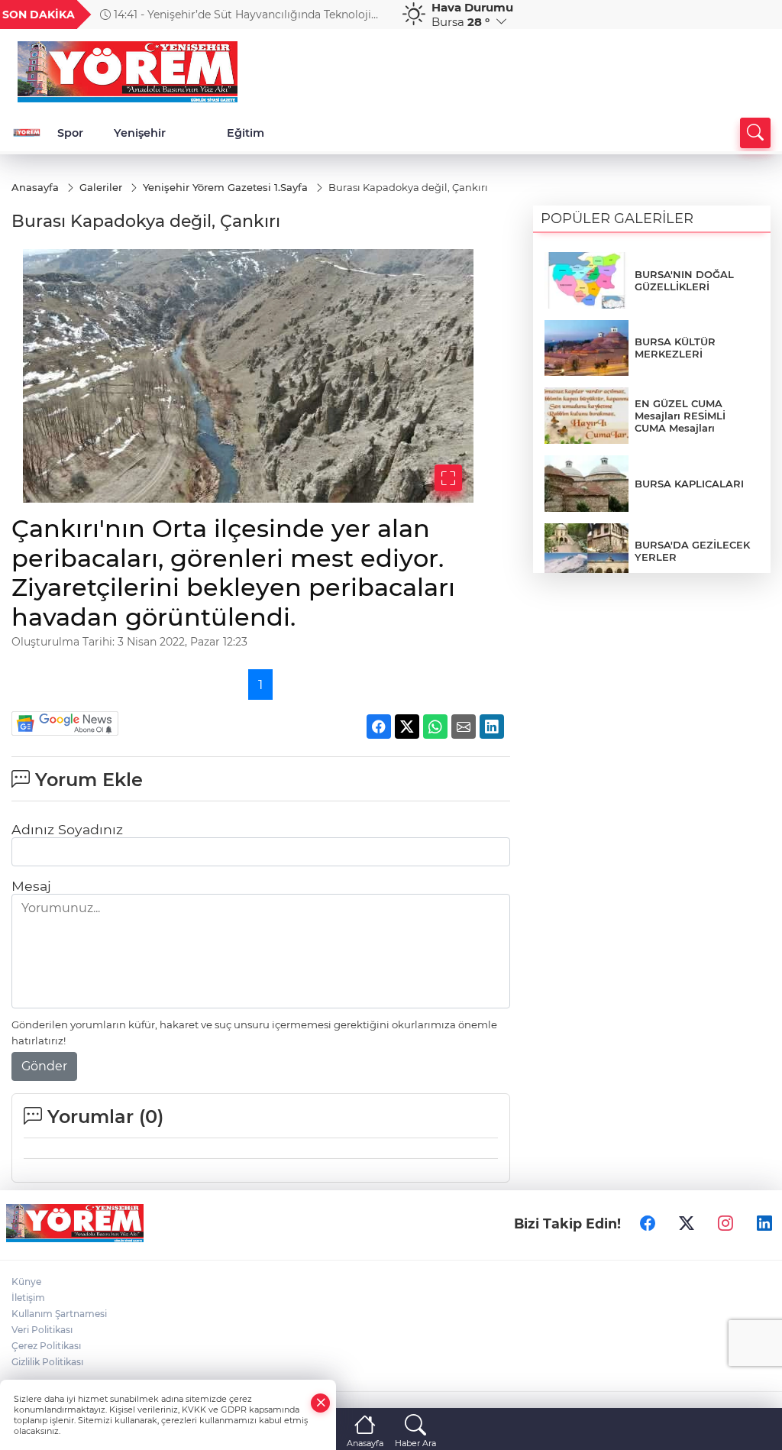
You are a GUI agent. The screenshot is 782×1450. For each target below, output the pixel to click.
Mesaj (31, 886)
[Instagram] (725, 1223)
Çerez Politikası (46, 1345)
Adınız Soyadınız (67, 829)
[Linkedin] (764, 1223)
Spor (70, 133)
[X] (686, 1223)
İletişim (28, 1297)
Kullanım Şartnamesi (59, 1313)
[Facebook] (647, 1223)
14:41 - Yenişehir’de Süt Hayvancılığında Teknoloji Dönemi (235, 14)
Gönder (44, 1066)
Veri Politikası (42, 1329)
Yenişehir (140, 133)
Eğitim (245, 133)
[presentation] (370, 14)
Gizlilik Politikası (47, 1361)
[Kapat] (321, 1403)
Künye (26, 1281)
